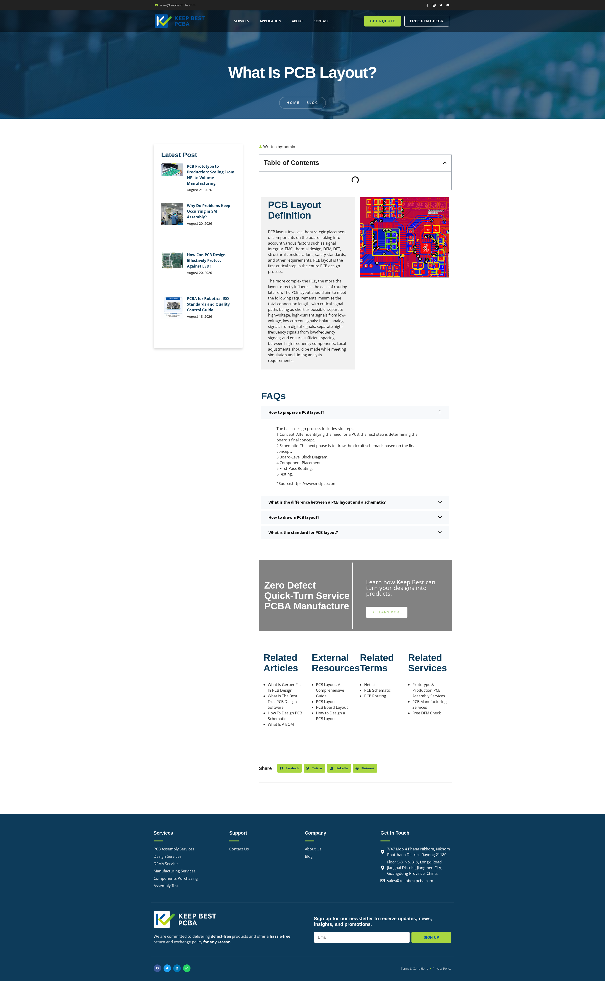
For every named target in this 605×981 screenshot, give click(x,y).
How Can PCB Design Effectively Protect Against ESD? (206, 260)
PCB (271, 231)
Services (241, 21)
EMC (289, 248)
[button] (445, 163)
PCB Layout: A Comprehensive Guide (330, 690)
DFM (327, 248)
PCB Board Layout (332, 707)
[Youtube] (448, 5)
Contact (321, 21)
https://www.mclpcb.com (314, 483)
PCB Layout (326, 701)
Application (270, 21)
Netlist (370, 684)
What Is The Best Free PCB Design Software (282, 701)
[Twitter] (441, 5)
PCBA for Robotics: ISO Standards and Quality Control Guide (208, 304)
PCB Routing (375, 696)
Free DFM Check (426, 713)
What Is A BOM (281, 724)
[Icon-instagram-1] (434, 5)
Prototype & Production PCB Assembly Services (428, 690)
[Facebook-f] (427, 5)
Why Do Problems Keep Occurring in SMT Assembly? (208, 211)
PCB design (330, 265)
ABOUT (297, 21)
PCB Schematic (377, 690)
